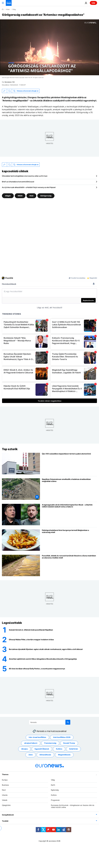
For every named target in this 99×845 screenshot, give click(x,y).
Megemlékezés (64, 755)
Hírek (8, 9)
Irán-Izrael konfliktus (37, 737)
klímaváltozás (45, 755)
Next (4, 790)
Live (93, 3)
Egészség (55, 790)
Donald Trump (69, 743)
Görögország (45, 196)
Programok (55, 800)
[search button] (67, 722)
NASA (20, 196)
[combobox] (49, 722)
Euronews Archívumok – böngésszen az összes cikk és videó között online (72, 806)
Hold (31, 196)
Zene (30, 755)
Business (5, 785)
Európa (4, 780)
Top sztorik (10, 449)
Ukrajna (24, 749)
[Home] (2, 9)
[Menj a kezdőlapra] (9, 3)
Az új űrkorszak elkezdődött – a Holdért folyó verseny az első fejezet (29, 187)
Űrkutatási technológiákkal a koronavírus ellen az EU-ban (24, 176)
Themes (5, 774)
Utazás (4, 795)
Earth (53, 785)
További (5, 821)
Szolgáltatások (8, 815)
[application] (49, 47)
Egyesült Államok (42, 749)
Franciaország (50, 743)
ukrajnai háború (30, 743)
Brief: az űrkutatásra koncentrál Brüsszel (18, 182)
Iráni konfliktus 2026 (61, 737)
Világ (14, 9)
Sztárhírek (73, 749)
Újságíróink (6, 805)
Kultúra (59, 749)
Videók (4, 800)
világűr (8, 196)
